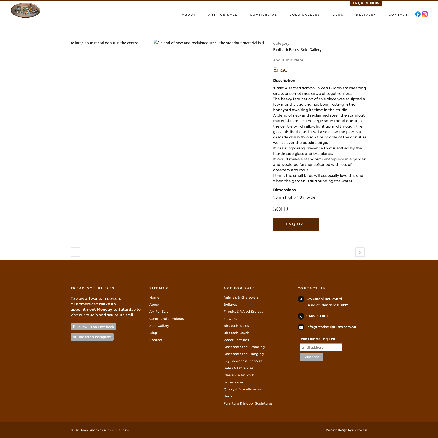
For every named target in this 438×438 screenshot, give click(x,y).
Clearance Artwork (239, 375)
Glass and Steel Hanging (244, 354)
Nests (228, 396)
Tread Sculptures (113, 430)
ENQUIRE (296, 224)
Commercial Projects (166, 318)
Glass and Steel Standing (244, 346)
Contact (155, 339)
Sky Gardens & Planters (243, 361)
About (154, 304)
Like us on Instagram (94, 337)
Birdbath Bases (236, 325)
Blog (153, 332)
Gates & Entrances (238, 368)
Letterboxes (233, 382)
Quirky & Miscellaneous (243, 389)
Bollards (230, 304)
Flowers (230, 318)
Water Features (236, 339)
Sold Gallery (159, 325)
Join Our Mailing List (317, 339)
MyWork (359, 430)
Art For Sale (159, 311)
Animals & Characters (241, 297)
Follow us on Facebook (94, 327)
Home (154, 297)
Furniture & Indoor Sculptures (248, 403)
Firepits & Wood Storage (244, 311)
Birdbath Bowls (236, 332)
